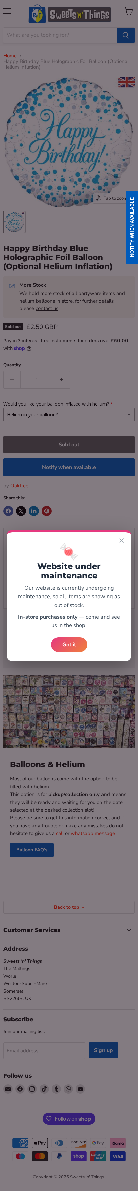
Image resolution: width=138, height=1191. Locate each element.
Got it (69, 644)
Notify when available (132, 227)
